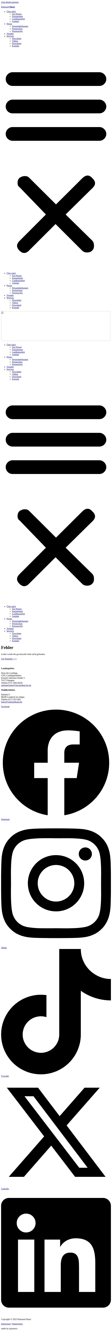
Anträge (15, 21)
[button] (56, 159)
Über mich (11, 11)
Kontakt (15, 46)
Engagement (17, 16)
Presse (9, 24)
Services (10, 36)
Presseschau (17, 29)
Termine (10, 33)
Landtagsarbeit (18, 19)
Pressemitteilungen (20, 26)
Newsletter (16, 38)
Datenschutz (17, 1324)
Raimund (8, 7)
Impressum (6, 1324)
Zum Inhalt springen (10, 2)
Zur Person (17, 14)
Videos (15, 41)
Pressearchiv (17, 31)
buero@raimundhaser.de (11, 702)
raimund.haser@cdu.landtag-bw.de (16, 685)
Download (16, 43)
